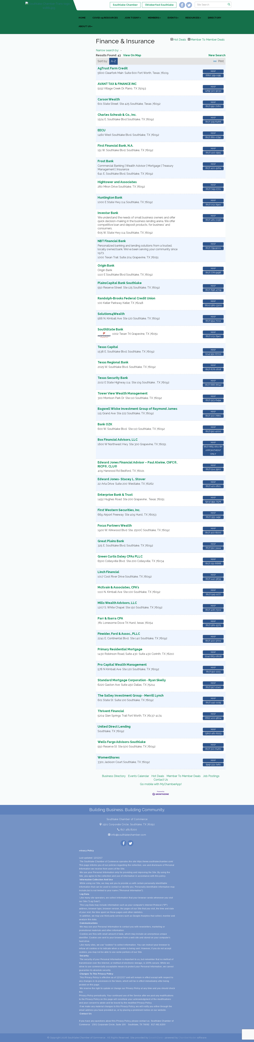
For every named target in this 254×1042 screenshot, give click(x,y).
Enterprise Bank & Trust (115, 494)
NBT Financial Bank (112, 241)
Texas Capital (108, 347)
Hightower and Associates (117, 182)
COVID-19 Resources (105, 17)
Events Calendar (138, 776)
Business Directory (114, 776)
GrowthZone (156, 1037)
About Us (85, 26)
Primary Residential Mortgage (120, 649)
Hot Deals (179, 39)
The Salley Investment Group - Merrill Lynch (130, 695)
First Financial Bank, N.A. (115, 145)
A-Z (113, 61)
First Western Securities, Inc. (119, 510)
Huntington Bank (110, 197)
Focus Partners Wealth (115, 525)
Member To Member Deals (208, 39)
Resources (192, 17)
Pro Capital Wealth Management (122, 664)
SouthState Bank (110, 329)
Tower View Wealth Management (123, 393)
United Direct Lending (114, 726)
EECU (101, 130)
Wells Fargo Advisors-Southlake (122, 742)
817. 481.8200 (128, 829)
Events (172, 17)
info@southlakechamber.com (128, 834)
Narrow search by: (107, 50)
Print (221, 61)
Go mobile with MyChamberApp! (161, 784)
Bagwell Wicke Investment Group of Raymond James (137, 408)
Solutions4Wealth (111, 314)
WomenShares (109, 757)
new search (217, 55)
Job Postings (211, 776)
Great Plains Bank (111, 541)
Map (213, 71)
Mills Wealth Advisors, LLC (117, 603)
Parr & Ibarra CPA (110, 618)
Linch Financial (108, 572)
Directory (214, 17)
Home (82, 17)
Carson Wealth (109, 99)
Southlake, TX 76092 (129, 824)
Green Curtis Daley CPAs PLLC (120, 556)
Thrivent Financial (111, 711)
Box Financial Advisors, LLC (118, 439)
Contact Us (161, 779)
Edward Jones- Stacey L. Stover (121, 479)
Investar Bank (108, 213)
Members (153, 17)
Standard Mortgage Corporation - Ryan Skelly (132, 680)
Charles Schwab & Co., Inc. (117, 114)
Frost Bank (106, 161)
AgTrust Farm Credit (113, 68)
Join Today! (132, 17)
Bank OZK (105, 424)
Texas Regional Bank (113, 362)
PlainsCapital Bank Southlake (120, 283)
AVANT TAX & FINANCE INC (117, 84)
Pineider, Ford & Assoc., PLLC (119, 633)
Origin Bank (106, 265)
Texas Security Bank (113, 378)
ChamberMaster (187, 1037)
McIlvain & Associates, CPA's (118, 587)
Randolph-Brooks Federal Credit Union (126, 298)
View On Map (132, 55)
